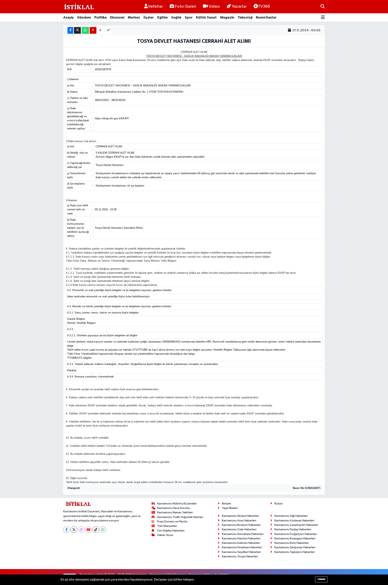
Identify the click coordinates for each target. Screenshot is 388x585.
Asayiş (68, 17)
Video (214, 6)
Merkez (134, 17)
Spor (189, 17)
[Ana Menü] (323, 17)
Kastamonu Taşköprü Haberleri (294, 552)
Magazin (227, 17)
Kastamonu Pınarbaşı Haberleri (242, 547)
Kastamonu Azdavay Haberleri (294, 520)
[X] (74, 529)
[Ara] (323, 6)
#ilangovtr (73, 488)
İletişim (226, 503)
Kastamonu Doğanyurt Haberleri (295, 534)
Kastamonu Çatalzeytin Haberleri (296, 524)
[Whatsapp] (103, 529)
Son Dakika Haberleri (171, 530)
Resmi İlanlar (266, 17)
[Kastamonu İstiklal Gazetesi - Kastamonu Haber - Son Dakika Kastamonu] (78, 6)
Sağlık (176, 17)
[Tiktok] (95, 529)
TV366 (264, 6)
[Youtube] (88, 529)
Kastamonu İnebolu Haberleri (241, 542)
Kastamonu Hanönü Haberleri (241, 538)
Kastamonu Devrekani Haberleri (243, 534)
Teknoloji (245, 17)
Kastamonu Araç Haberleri (239, 520)
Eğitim (162, 17)
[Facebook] (66, 529)
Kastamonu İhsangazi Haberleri (294, 538)
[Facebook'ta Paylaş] (70, 30)
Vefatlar (155, 6)
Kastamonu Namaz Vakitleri (175, 512)
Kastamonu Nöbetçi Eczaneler (177, 503)
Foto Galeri (185, 6)
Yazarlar (239, 6)
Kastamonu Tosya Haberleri (240, 556)
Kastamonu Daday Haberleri (292, 529)
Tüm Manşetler (167, 525)
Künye (278, 503)
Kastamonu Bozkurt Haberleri (241, 524)
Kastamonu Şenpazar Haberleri (294, 547)
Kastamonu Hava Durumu (173, 508)
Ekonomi (117, 17)
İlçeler (148, 17)
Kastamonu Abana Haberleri (240, 515)
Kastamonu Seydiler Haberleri (241, 552)
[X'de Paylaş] (77, 30)
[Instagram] (81, 529)
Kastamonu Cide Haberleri (239, 529)
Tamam (321, 579)
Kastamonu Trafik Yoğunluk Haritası (180, 517)
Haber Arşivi (165, 535)
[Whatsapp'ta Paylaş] (85, 30)
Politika (100, 17)
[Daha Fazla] (93, 30)
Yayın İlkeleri (230, 508)
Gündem (84, 17)
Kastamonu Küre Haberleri (291, 542)
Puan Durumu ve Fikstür (172, 521)
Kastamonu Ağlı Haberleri (291, 515)
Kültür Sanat (206, 17)
